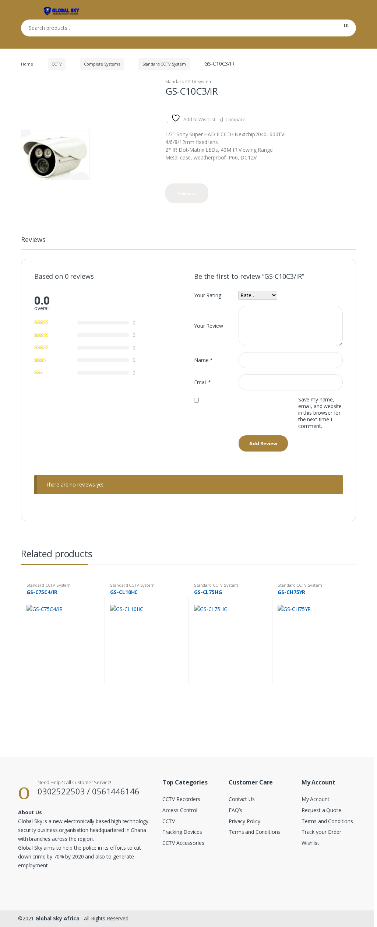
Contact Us (242, 799)
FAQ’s (235, 810)
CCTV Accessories (183, 842)
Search (346, 28)
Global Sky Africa (57, 918)
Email (202, 382)
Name (203, 360)
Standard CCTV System (164, 64)
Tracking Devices (182, 831)
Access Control (179, 810)
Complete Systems (102, 64)
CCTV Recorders (181, 799)
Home (27, 64)
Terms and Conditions (254, 831)
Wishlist (310, 842)
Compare (235, 119)
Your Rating (207, 295)
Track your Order (321, 831)
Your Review (208, 325)
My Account (316, 799)
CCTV (56, 64)
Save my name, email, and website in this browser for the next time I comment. (320, 412)
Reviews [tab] (33, 240)
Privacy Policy (244, 821)
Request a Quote (321, 810)
